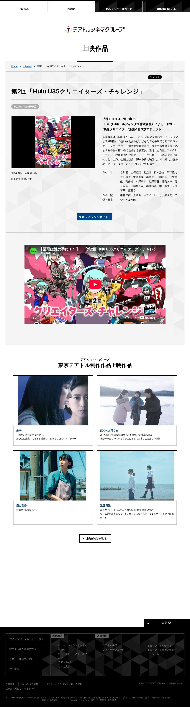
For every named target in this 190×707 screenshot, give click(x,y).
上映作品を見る (96, 538)
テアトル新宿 (65, 662)
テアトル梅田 (110, 645)
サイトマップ (30, 688)
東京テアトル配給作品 (159, 645)
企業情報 (10, 684)
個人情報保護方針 (29, 684)
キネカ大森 (64, 666)
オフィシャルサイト (95, 217)
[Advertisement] (53, 580)
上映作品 (27, 66)
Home (14, 66)
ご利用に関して (13, 688)
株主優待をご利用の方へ (22, 648)
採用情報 (14, 669)
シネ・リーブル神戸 (113, 649)
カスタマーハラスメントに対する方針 (63, 684)
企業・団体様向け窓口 (21, 659)
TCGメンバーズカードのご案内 (26, 639)
